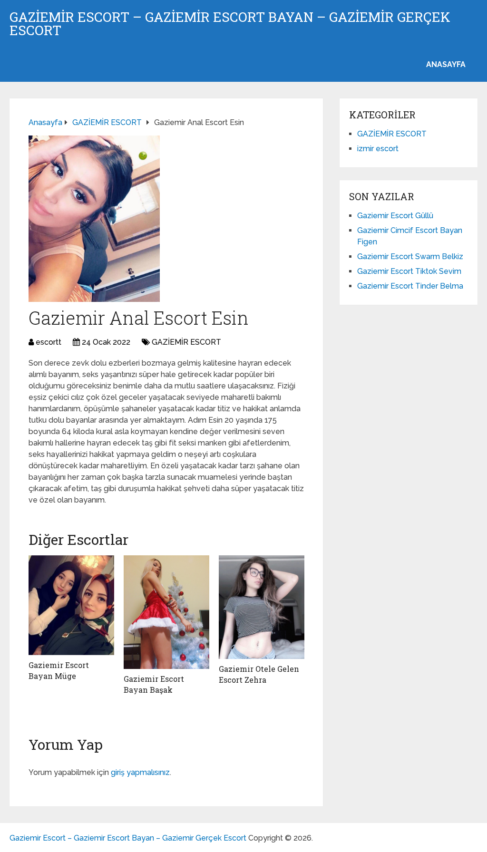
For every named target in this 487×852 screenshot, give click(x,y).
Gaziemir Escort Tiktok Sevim (409, 271)
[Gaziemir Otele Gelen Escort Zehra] (261, 607)
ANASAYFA (446, 64)
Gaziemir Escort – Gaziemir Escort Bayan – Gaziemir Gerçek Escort (230, 23)
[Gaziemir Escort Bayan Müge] (71, 605)
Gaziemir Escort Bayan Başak (154, 684)
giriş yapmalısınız (140, 772)
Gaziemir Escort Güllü (395, 215)
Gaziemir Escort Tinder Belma (410, 285)
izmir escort (378, 148)
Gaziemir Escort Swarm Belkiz (410, 256)
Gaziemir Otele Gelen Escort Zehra (259, 674)
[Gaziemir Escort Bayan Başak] (166, 612)
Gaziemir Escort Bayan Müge (59, 670)
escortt (48, 342)
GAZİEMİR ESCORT (186, 342)
